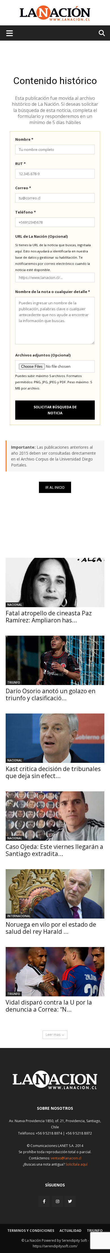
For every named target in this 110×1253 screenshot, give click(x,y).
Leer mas (53, 1034)
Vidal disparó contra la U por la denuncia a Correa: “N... (49, 1005)
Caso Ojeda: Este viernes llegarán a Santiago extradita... (54, 850)
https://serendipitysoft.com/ (55, 1246)
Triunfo (13, 682)
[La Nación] (55, 13)
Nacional (14, 605)
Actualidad (71, 1230)
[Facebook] (44, 1201)
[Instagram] (57, 1201)
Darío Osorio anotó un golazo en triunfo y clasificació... (50, 694)
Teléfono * (25, 212)
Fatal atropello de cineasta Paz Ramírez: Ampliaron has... (49, 616)
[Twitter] (70, 1201)
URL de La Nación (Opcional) (41, 236)
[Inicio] (55, 1087)
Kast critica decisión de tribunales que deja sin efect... (53, 772)
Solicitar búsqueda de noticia (55, 410)
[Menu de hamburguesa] (10, 33)
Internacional (18, 916)
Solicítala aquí (76, 1164)
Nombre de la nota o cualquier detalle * (52, 291)
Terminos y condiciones (30, 1230)
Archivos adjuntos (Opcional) (43, 355)
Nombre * (24, 139)
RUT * (20, 163)
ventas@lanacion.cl (66, 1158)
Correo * (23, 187)
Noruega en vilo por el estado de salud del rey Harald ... (51, 928)
